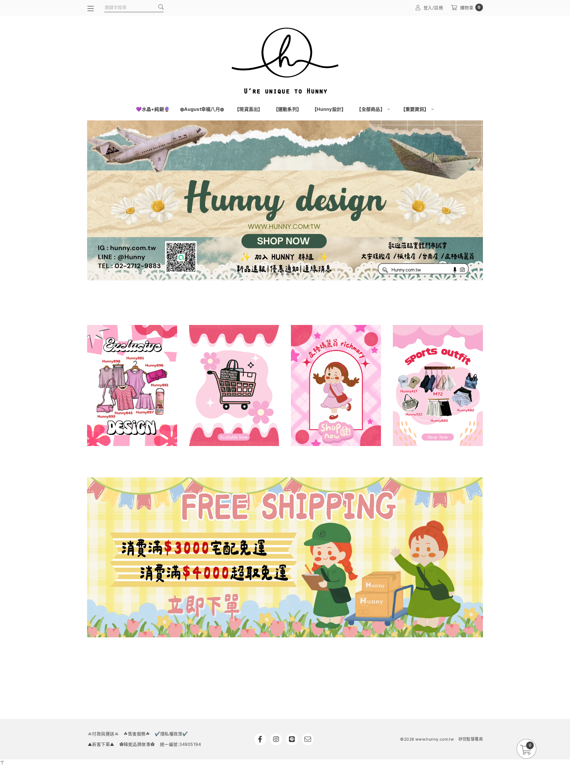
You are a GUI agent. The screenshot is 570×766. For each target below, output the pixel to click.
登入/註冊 (433, 7)
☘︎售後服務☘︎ (137, 733)
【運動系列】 (287, 109)
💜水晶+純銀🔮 (153, 109)
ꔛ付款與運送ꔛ (103, 733)
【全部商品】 (371, 109)
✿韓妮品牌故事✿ (137, 744)
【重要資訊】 (415, 109)
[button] (271, 274)
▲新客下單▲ (101, 744)
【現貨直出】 (249, 109)
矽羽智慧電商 (471, 739)
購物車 (470, 7)
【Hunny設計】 (329, 109)
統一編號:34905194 (180, 744)
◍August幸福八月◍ (202, 109)
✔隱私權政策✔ (171, 733)
